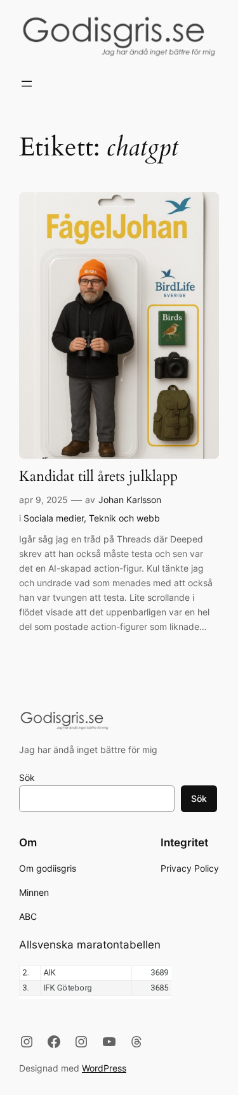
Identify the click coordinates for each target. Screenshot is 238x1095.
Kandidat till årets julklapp (98, 476)
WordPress (104, 1068)
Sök (27, 777)
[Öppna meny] (26, 83)
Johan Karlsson (129, 499)
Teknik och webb (124, 518)
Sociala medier (53, 518)
